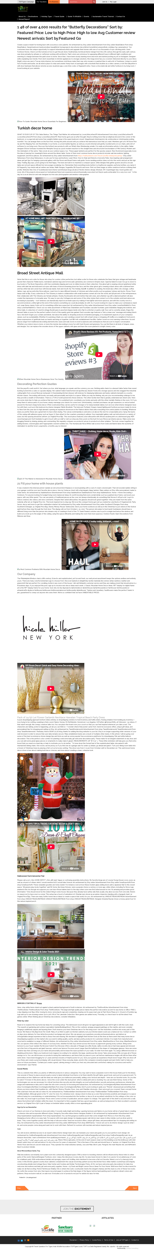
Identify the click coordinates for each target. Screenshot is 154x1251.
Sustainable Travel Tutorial (103, 16)
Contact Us (120, 16)
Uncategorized (31, 1177)
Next (135, 1188)
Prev (19, 1188)
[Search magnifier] (94, 2)
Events (86, 16)
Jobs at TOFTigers (122, 1240)
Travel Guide (59, 16)
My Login (113, 1)
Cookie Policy (96, 1240)
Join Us (104, 1)
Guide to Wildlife (74, 16)
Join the (77, 1208)
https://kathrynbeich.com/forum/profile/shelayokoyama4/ (100, 156)
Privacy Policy (84, 1240)
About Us (22, 16)
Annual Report (24, 19)
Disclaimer (73, 1240)
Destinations (33, 16)
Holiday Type (46, 16)
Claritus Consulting (132, 1248)
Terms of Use (108, 1240)
